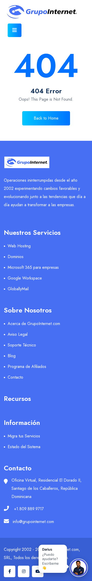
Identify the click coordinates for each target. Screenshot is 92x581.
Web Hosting (19, 246)
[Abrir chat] (79, 568)
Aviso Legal (18, 334)
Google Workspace (25, 278)
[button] (53, 559)
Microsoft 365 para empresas (33, 267)
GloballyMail (18, 289)
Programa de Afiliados (27, 366)
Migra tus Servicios (24, 436)
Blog (12, 356)
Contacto (15, 377)
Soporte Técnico (22, 345)
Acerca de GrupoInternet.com (34, 324)
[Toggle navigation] (14, 30)
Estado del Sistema (24, 447)
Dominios (16, 257)
